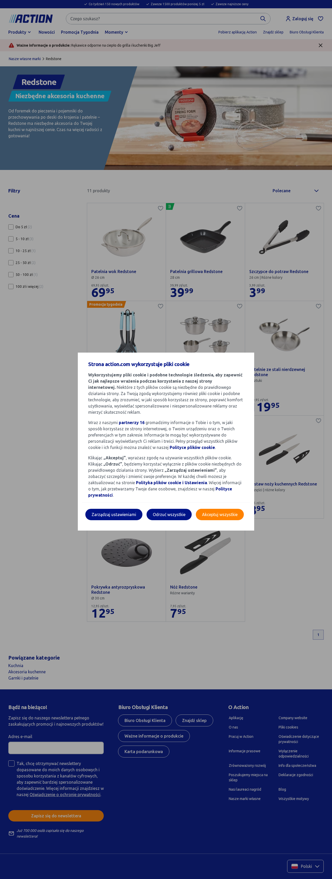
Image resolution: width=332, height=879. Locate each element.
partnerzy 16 (131, 422)
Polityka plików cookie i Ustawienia (171, 482)
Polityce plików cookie (192, 447)
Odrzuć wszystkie (169, 514)
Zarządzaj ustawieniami (114, 514)
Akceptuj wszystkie (220, 514)
